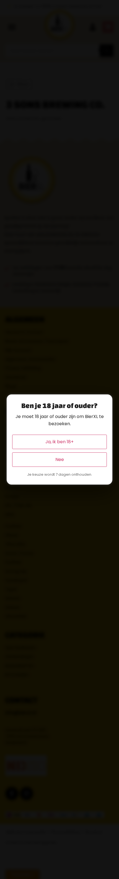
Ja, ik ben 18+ (59, 442)
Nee (59, 459)
